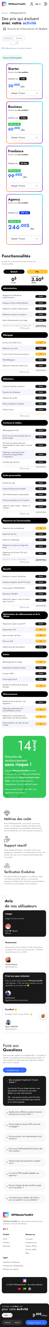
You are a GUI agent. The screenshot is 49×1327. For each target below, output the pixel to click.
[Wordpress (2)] (29, 1288)
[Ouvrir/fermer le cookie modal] (43, 1015)
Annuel (19, 38)
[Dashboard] (31, 4)
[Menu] (45, 4)
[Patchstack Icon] (24, 1288)
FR (39, 4)
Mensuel (7, 38)
